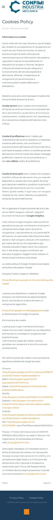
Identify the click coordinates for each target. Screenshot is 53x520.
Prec (6, 483)
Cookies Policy (36, 498)
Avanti (46, 483)
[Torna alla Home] (26, 7)
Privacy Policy (17, 498)
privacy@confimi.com (18, 442)
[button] (3, 7)
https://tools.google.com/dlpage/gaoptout (23, 310)
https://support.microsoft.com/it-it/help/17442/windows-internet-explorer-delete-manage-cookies (26, 404)
